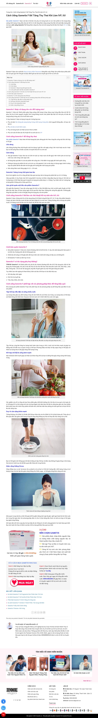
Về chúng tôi (10, 3)
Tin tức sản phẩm (28, 618)
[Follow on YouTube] (19, 700)
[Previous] (4, 663)
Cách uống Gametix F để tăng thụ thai (19, 82)
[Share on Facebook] (32, 612)
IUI (67, 25)
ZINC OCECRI (82, 57)
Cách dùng (13, 86)
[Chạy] (75, 181)
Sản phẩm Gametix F (12, 21)
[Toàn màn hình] (89, 181)
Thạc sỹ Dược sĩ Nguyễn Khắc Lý (83, 68)
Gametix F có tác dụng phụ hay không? (19, 95)
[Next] (93, 663)
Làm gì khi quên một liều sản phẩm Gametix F (23, 89)
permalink (42, 618)
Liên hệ (77, 3)
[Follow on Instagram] (16, 700)
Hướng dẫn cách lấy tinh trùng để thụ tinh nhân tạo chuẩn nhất (82, 103)
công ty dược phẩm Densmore (32, 71)
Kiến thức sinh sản (66, 3)
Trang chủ (9, 12)
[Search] (90, 3)
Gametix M (19, 3)
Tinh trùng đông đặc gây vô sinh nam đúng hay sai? (82, 117)
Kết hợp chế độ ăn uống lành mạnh (20, 101)
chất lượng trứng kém (41, 122)
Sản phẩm (51, 691)
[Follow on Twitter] (17, 700)
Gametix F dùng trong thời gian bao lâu (21, 88)
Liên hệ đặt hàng (53, 699)
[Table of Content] (68, 77)
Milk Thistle (81, 52)
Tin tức (35, 3)
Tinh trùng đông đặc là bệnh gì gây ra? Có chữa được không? (82, 124)
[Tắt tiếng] (87, 181)
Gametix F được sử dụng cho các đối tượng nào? (21, 80)
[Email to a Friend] (38, 612)
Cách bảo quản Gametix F (15, 93)
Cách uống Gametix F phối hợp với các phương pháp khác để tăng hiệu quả (29, 97)
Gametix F (28, 3)
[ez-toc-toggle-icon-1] (67, 77)
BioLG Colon (82, 47)
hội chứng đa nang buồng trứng (25, 122)
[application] (82, 178)
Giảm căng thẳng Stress (17, 105)
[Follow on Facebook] (14, 700)
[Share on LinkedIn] (44, 612)
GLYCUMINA (82, 63)
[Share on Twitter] (35, 612)
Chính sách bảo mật (33, 691)
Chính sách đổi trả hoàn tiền (35, 689)
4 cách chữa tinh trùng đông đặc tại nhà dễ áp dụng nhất (82, 110)
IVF (64, 25)
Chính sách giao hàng (33, 694)
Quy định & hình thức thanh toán (36, 699)
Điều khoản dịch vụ (32, 696)
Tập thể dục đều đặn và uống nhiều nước (21, 99)
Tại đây (48, 571)
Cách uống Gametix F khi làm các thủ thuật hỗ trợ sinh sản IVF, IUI (26, 91)
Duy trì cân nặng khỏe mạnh (18, 103)
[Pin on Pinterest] (41, 612)
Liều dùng (13, 84)
